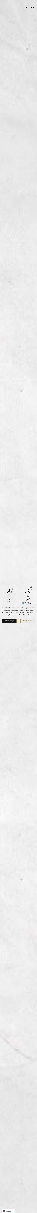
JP (26, 7)
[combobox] (8, 1211)
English (8, 1211)
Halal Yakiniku (27, 620)
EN (32, 7)
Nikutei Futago (9, 620)
